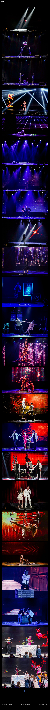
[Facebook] (24, 691)
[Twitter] (25, 691)
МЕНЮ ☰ (2, 1)
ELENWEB (10, 704)
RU (47, 1)
